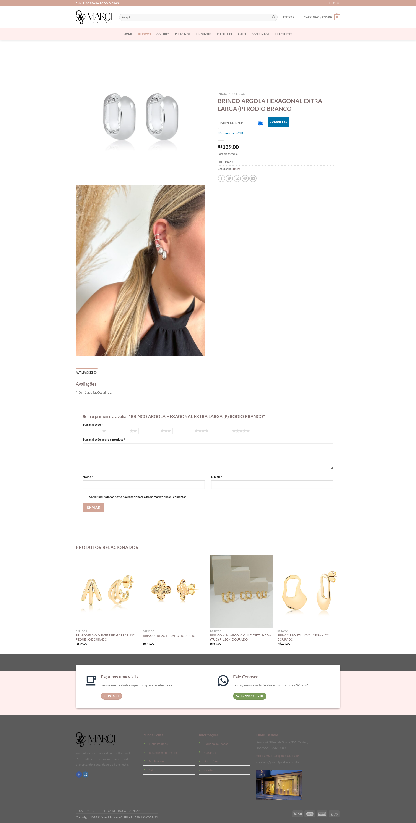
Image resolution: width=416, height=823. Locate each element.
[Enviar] (273, 17)
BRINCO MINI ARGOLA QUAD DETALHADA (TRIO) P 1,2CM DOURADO (240, 637)
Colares (162, 34)
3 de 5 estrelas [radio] (150, 431)
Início (222, 93)
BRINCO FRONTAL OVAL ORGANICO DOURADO (303, 637)
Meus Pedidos (158, 744)
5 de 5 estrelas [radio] (221, 431)
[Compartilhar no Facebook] (221, 178)
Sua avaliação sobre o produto (104, 439)
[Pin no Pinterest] (245, 178)
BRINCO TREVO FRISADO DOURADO (169, 636)
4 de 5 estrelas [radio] (184, 431)
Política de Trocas (216, 744)
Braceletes (283, 34)
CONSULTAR (278, 122)
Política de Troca (112, 810)
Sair (151, 770)
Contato (209, 770)
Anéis (242, 34)
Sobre (91, 810)
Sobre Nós (211, 761)
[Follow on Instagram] (334, 3)
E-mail (216, 476)
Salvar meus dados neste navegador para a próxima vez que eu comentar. (138, 497)
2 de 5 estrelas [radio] (119, 431)
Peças (80, 810)
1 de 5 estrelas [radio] (91, 431)
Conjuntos (260, 34)
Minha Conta (157, 761)
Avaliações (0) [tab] (87, 372)
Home (128, 34)
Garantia (210, 752)
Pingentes (203, 34)
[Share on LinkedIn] (253, 178)
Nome (88, 476)
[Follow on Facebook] (329, 3)
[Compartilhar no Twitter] (229, 178)
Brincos (144, 34)
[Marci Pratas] (94, 17)
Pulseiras (224, 34)
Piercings (182, 34)
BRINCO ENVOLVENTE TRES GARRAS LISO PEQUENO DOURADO (105, 637)
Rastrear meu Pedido (163, 752)
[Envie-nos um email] (338, 3)
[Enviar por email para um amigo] (237, 178)
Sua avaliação (93, 424)
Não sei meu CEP (230, 133)
